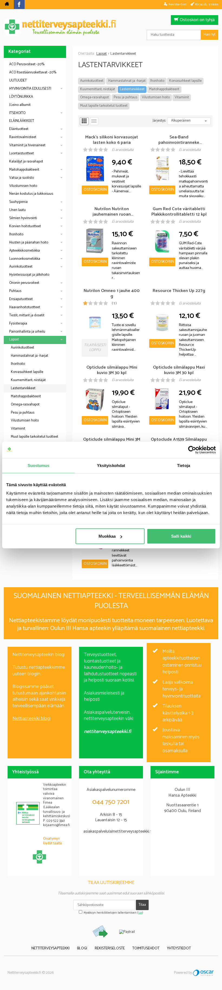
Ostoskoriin (95, 190)
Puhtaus (15, 291)
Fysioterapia (18, 323)
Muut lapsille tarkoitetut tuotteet (104, 106)
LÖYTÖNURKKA (21, 97)
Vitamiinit (182, 97)
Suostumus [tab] (39, 465)
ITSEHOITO (17, 113)
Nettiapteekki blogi (31, 719)
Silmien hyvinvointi (23, 218)
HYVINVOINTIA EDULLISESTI (30, 89)
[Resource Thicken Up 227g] (162, 322)
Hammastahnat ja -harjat (127, 81)
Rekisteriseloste (110, 948)
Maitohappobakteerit (164, 89)
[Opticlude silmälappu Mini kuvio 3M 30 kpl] (95, 399)
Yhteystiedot (179, 948)
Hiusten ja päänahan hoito (28, 242)
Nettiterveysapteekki (50, 948)
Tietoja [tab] (183, 465)
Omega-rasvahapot (94, 97)
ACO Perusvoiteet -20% (26, 64)
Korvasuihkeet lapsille (185, 81)
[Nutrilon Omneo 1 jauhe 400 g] (95, 322)
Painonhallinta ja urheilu (27, 332)
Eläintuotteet (18, 129)
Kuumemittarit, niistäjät (97, 89)
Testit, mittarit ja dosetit (26, 315)
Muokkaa (107, 536)
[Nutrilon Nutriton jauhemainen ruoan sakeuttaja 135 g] (95, 241)
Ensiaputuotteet (21, 299)
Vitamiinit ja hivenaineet (27, 145)
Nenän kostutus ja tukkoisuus (31, 194)
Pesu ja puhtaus (125, 97)
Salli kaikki (181, 536)
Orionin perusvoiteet (24, 283)
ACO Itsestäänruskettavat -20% (32, 72)
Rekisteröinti (177, 4)
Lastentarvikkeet (132, 89)
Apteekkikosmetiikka (24, 251)
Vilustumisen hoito (156, 97)
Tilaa (142, 905)
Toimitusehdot (145, 948)
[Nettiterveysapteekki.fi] (111, 27)
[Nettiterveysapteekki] (7, 4)
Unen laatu (17, 210)
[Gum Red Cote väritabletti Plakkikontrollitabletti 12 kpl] (162, 241)
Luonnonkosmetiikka (24, 259)
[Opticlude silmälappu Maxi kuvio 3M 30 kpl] (162, 399)
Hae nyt (210, 34)
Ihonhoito (157, 81)
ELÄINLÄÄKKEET (21, 121)
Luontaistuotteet (21, 153)
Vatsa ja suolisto (21, 178)
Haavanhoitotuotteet (24, 307)
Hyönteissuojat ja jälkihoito (29, 275)
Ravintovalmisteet (22, 137)
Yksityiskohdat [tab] (111, 465)
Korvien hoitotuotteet (25, 226)
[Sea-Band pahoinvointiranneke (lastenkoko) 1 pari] (162, 169)
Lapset (14, 339)
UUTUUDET (18, 80)
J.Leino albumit (20, 105)
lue (140, 912)
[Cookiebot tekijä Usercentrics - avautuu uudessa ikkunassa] (192, 450)
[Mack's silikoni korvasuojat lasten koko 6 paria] (95, 169)
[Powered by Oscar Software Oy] (203, 973)
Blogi (82, 948)
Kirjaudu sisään (206, 4)
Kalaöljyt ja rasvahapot (26, 161)
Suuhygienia (18, 202)
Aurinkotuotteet (91, 81)
